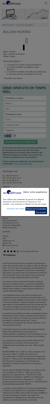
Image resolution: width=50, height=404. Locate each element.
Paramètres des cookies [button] (16, 208)
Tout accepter (41, 212)
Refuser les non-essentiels (36, 209)
